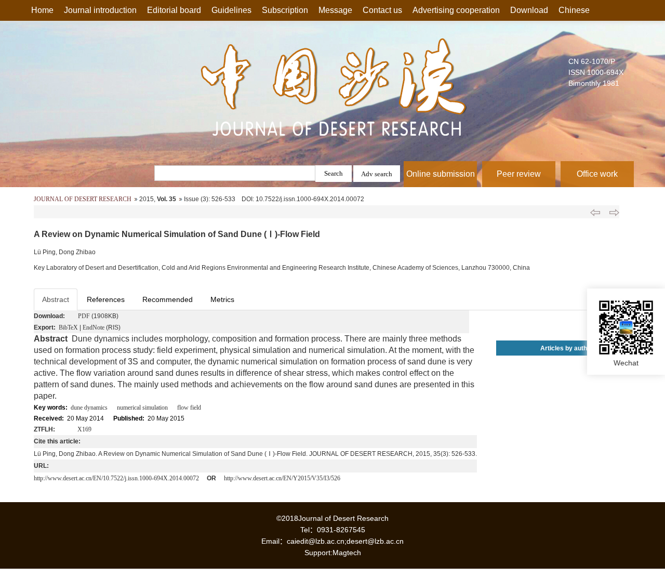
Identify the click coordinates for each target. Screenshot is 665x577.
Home (42, 10)
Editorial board (174, 10)
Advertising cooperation (456, 10)
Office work (597, 173)
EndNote (93, 327)
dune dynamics (89, 407)
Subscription (285, 10)
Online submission (440, 173)
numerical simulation (142, 407)
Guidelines (231, 10)
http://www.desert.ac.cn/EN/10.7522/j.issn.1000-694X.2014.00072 (116, 478)
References (106, 299)
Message (335, 10)
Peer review (519, 173)
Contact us (382, 10)
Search (333, 173)
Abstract (55, 299)
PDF (84, 316)
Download (529, 10)
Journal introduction (100, 10)
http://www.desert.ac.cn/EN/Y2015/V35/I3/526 (282, 478)
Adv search (376, 174)
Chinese (574, 10)
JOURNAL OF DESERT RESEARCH (82, 199)
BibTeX (68, 327)
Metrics (222, 299)
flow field (189, 407)
